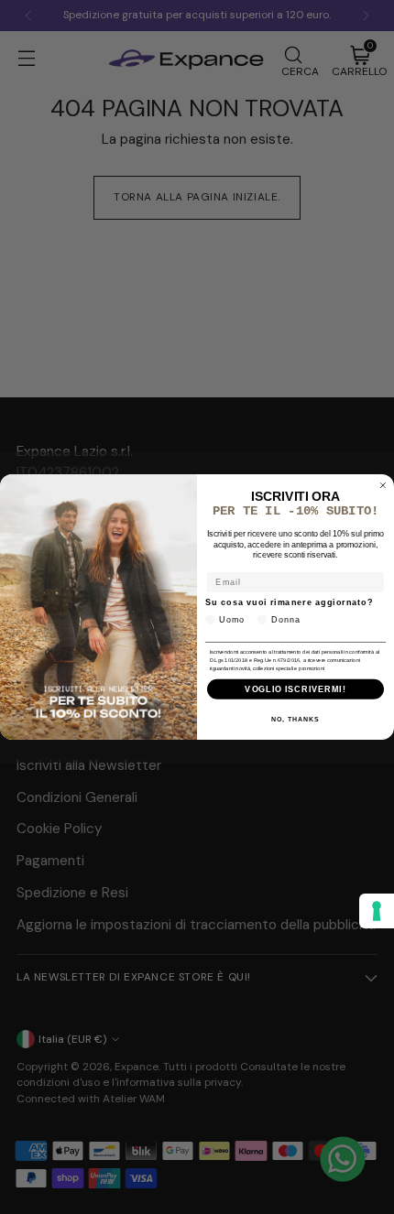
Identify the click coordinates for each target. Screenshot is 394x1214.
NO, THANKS (295, 719)
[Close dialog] (383, 486)
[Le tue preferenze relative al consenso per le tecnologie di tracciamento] (376, 911)
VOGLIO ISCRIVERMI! (295, 689)
